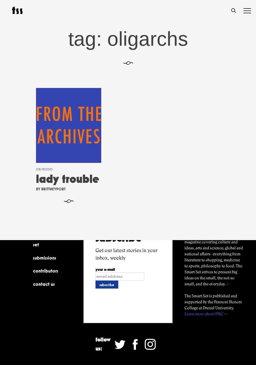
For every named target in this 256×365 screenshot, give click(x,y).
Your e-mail (105, 269)
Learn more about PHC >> (206, 314)
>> (228, 284)
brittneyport (53, 189)
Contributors (45, 271)
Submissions (44, 258)
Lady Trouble (67, 179)
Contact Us (44, 284)
